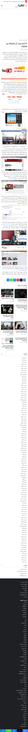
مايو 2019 (24, 456)
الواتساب (24, 654)
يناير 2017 (24, 515)
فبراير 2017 (23, 513)
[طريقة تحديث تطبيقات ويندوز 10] (7, 293)
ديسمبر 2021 (23, 391)
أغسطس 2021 (23, 399)
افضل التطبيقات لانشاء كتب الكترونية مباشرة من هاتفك (21, 331)
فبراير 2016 (23, 538)
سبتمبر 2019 (23, 448)
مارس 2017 (23, 511)
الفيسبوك (24, 650)
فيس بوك (24, 707)
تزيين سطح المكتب (22, 673)
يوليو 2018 (24, 477)
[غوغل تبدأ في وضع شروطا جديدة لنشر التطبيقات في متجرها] (7, 309)
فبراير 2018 (23, 488)
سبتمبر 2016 (23, 524)
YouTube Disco (15, 91)
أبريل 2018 (24, 484)
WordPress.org (23, 575)
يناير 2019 (24, 465)
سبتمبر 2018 (23, 473)
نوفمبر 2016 (23, 519)
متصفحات (24, 715)
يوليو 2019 (24, 452)
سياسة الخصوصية (23, 594)
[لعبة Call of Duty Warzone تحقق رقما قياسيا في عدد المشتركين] (7, 325)
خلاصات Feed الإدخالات (21, 571)
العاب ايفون (24, 648)
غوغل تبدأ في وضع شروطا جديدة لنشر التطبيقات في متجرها (8, 316)
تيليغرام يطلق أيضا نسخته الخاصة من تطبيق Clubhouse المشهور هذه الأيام (7, 347)
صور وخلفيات (23, 705)
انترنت (25, 663)
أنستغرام (24, 631)
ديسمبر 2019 (23, 442)
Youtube (24, 616)
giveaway (24, 610)
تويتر (25, 686)
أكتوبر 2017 (23, 496)
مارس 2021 (23, 410)
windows (24, 614)
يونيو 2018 (24, 479)
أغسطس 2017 (23, 500)
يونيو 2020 (24, 429)
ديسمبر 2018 (23, 467)
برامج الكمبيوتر (23, 665)
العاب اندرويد (24, 586)
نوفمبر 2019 (23, 444)
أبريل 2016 (24, 534)
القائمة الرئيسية (24, 582)
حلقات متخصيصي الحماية (21, 690)
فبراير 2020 (23, 437)
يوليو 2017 (24, 503)
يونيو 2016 (24, 530)
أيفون (25, 633)
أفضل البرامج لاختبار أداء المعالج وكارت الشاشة (22, 300)
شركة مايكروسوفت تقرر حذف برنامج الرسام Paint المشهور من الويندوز (21, 339)
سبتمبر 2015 (23, 549)
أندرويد (24, 629)
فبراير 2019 (23, 463)
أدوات (25, 625)
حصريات (24, 688)
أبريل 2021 (24, 408)
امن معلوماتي (23, 660)
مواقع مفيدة (24, 588)
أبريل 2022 (24, 383)
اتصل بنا (25, 596)
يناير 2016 (24, 540)
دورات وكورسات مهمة (21, 698)
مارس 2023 (23, 364)
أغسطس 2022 (23, 374)
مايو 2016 (24, 532)
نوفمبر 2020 (23, 418)
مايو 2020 (24, 431)
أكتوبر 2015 (23, 547)
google (24, 612)
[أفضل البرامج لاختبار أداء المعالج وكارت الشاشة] (21, 293)
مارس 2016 (23, 536)
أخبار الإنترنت (23, 623)
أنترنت (25, 627)
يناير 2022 (24, 389)
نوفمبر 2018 (23, 469)
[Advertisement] (14, 24)
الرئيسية (24, 40)
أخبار (25, 621)
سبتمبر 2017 (23, 498)
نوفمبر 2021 (23, 393)
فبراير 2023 (23, 366)
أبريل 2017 (24, 509)
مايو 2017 (24, 507)
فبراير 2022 (23, 387)
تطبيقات (24, 677)
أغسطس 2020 (23, 425)
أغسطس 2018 (23, 475)
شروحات (24, 700)
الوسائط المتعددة (22, 656)
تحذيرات (24, 669)
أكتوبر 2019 (23, 446)
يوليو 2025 (24, 357)
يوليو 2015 (24, 553)
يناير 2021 (24, 414)
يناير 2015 (24, 561)
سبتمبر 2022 (23, 372)
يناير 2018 (24, 490)
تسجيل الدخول (23, 569)
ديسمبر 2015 (23, 543)
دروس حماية (23, 696)
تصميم (25, 675)
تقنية (25, 684)
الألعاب (24, 639)
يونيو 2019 (24, 454)
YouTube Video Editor (13, 199)
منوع (25, 721)
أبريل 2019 (24, 458)
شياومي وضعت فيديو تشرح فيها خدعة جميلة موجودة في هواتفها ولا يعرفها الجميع (21, 307)
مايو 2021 (24, 406)
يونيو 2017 (24, 505)
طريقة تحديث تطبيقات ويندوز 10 (7, 299)
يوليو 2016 (24, 528)
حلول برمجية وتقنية (22, 692)
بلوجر (25, 667)
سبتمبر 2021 (23, 397)
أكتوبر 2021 (23, 395)
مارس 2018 (23, 486)
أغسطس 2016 (23, 526)
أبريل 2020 (23, 433)
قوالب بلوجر (23, 709)
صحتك (25, 703)
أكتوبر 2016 (23, 521)
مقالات (24, 719)
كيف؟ (25, 711)
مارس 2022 (23, 385)
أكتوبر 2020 (23, 421)
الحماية (25, 590)
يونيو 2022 (24, 378)
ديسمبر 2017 (23, 492)
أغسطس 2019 (23, 450)
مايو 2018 (24, 482)
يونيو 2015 (24, 555)
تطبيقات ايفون (23, 682)
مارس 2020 (23, 435)
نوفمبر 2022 (23, 368)
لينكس (25, 713)
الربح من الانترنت (23, 592)
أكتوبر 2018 (23, 471)
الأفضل (24, 637)
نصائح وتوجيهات (23, 726)
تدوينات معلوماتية (22, 671)
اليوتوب (24, 658)
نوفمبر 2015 (23, 545)
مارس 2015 (23, 557)
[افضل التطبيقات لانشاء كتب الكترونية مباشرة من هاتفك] (21, 325)
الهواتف (24, 652)
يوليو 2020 (24, 427)
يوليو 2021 (24, 402)
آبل (25, 618)
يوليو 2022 (24, 376)
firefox (24, 608)
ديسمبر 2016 (23, 517)
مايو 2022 (24, 381)
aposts (20, 40)
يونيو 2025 (24, 360)
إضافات (24, 635)
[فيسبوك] (24, 280)
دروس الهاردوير (23, 694)
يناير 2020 (24, 439)
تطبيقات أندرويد (24, 584)
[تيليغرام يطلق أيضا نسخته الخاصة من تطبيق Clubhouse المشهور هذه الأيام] (7, 340)
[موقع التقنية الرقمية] (20, 6)
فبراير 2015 (23, 559)
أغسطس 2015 (23, 551)
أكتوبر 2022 (23, 370)
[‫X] (21, 280)
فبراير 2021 (23, 412)
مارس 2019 (23, 460)
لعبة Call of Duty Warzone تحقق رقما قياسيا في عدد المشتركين (8, 332)
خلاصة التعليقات (23, 573)
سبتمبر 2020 (23, 423)
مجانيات (24, 717)
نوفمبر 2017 (23, 494)
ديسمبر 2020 (23, 416)
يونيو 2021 (24, 404)
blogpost (24, 606)
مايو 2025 (24, 362)
